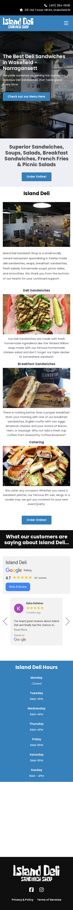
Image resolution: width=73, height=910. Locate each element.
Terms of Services (49, 899)
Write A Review (18, 586)
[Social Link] (31, 889)
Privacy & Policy (22, 899)
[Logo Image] (18, 23)
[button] (5, 621)
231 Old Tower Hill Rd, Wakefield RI (47, 10)
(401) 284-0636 (59, 5)
